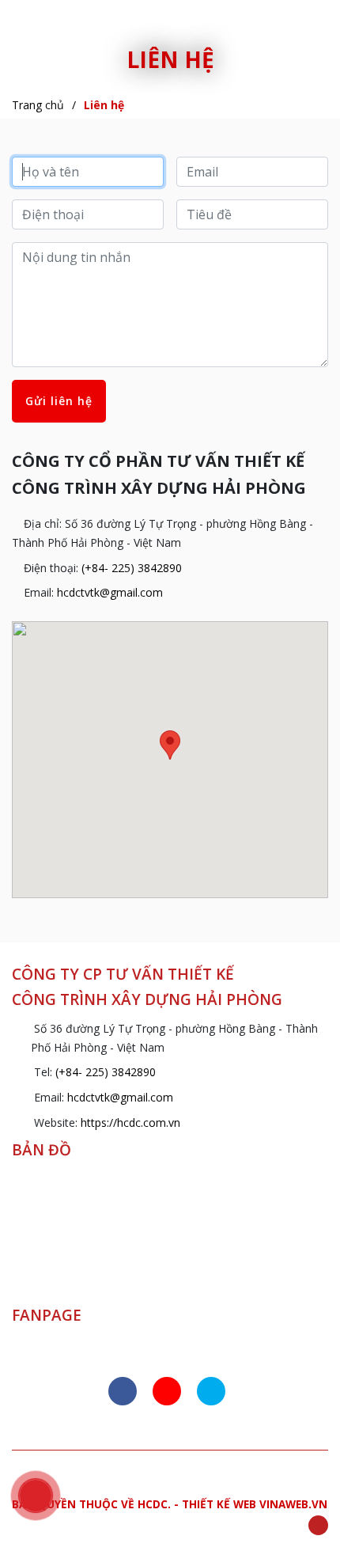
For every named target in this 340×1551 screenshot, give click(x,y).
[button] (170, 745)
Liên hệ (104, 104)
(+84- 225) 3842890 (131, 567)
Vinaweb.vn (293, 1504)
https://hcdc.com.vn (130, 1122)
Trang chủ (38, 104)
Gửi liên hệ (59, 400)
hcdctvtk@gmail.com (110, 592)
